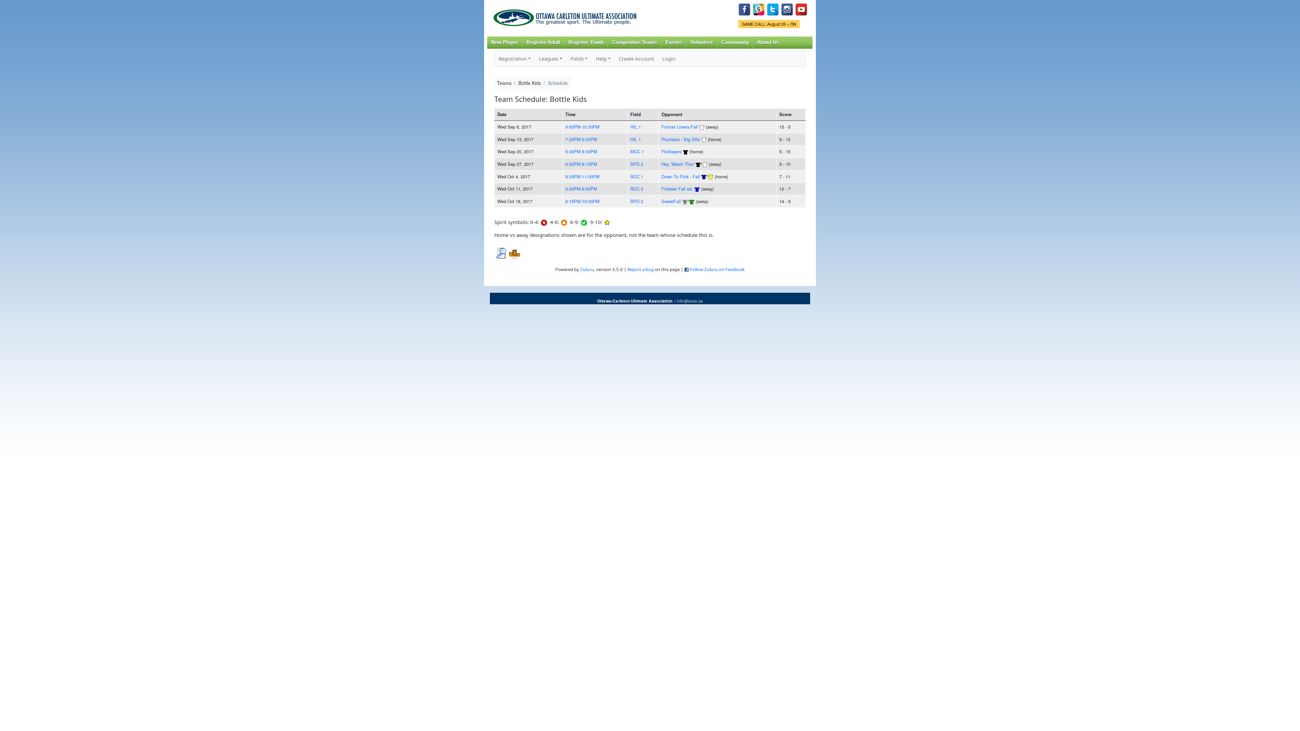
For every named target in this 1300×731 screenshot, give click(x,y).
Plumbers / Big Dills (681, 139)
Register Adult (543, 42)
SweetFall (671, 201)
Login (668, 58)
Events (674, 42)
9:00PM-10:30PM (582, 127)
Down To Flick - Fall (681, 176)
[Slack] (759, 9)
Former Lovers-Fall (680, 127)
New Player (504, 42)
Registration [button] (513, 58)
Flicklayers (671, 151)
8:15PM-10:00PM (582, 201)
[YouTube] (801, 9)
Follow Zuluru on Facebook (717, 269)
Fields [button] (577, 58)
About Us (768, 42)
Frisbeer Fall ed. (677, 188)
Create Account (636, 58)
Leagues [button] (548, 58)
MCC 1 (637, 151)
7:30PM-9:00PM (581, 139)
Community (735, 42)
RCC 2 (636, 188)
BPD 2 (636, 164)
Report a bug (640, 269)
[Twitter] (773, 9)
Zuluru (587, 269)
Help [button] (601, 58)
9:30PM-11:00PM (582, 176)
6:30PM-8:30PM (581, 151)
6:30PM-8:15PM (581, 164)
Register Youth (586, 42)
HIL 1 (635, 127)
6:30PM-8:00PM (581, 188)
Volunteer (701, 42)
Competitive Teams (634, 42)
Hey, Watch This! (678, 164)
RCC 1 (636, 176)
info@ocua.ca (690, 301)
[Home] (566, 15)
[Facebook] (744, 9)
